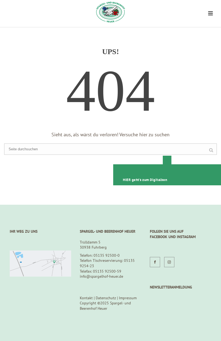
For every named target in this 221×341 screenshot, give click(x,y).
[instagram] (169, 262)
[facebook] (155, 262)
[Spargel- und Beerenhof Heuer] (110, 12)
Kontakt (86, 297)
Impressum (128, 297)
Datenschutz (106, 297)
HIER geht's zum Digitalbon (145, 180)
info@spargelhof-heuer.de (101, 276)
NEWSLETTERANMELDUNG (171, 287)
